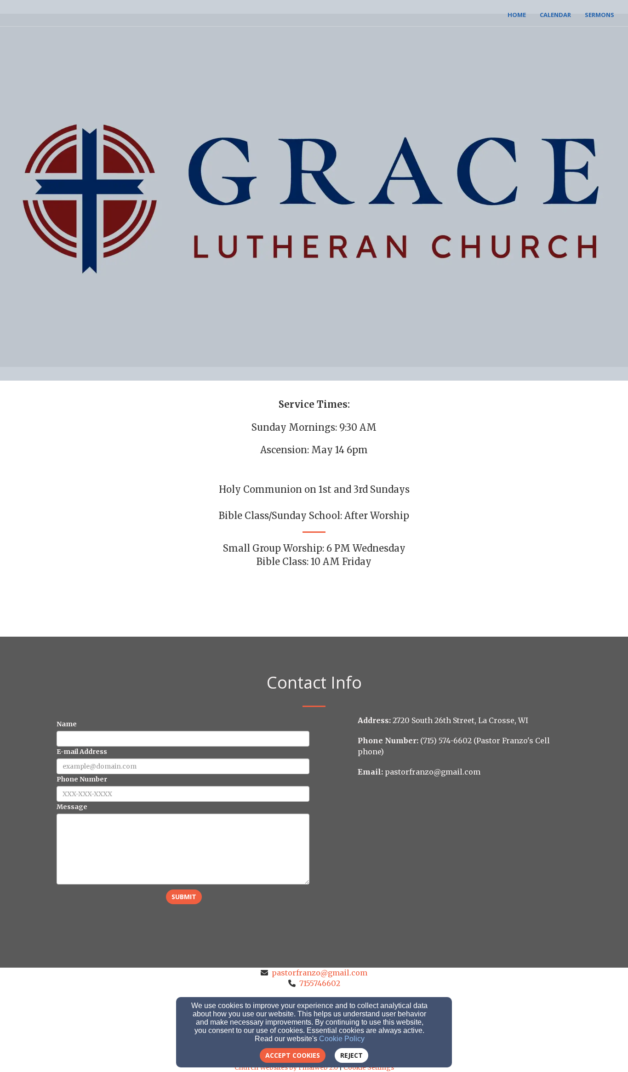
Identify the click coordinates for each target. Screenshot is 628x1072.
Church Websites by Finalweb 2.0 (286, 1067)
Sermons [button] (599, 15)
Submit (183, 896)
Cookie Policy (342, 1039)
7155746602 (319, 983)
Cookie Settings (368, 1067)
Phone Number (82, 779)
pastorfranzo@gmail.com (319, 972)
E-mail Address (82, 751)
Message (72, 807)
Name (67, 724)
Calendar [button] (555, 15)
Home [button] (517, 15)
